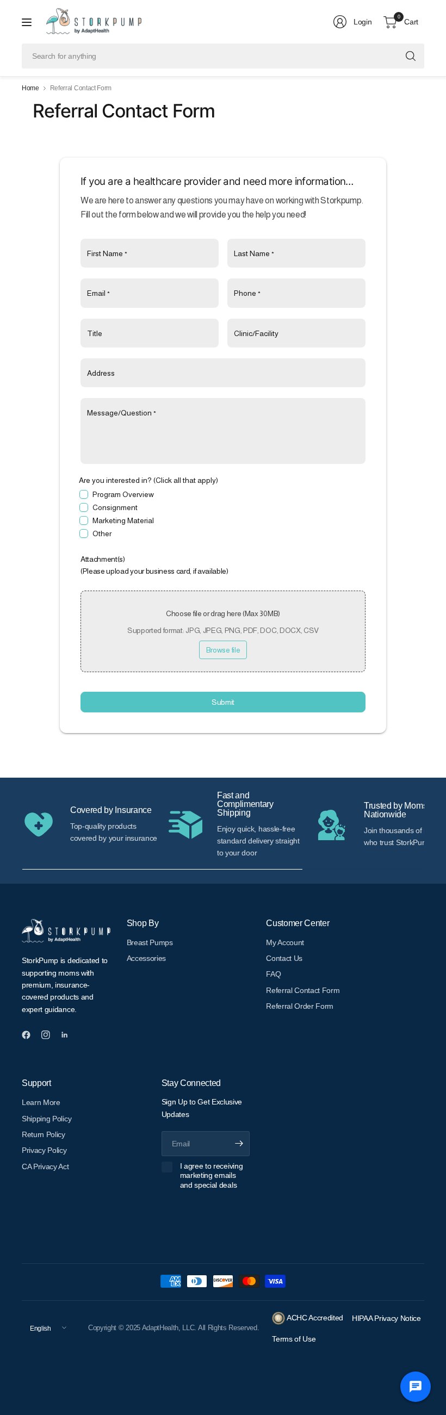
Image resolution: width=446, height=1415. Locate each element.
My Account (285, 942)
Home (30, 88)
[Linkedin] (69, 1035)
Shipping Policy (46, 1118)
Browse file (223, 650)
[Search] (410, 56)
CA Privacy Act (45, 1166)
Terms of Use (293, 1339)
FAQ (273, 974)
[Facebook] (30, 1035)
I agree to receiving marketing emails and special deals (211, 1175)
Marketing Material (123, 520)
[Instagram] (50, 1035)
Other (102, 533)
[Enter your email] (239, 1143)
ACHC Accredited (314, 1317)
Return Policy (43, 1134)
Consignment (115, 507)
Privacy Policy (44, 1150)
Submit (223, 702)
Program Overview (123, 494)
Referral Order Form (299, 1006)
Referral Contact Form (302, 990)
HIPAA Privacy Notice (387, 1318)
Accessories (146, 958)
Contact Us (284, 958)
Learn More (41, 1102)
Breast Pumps (150, 942)
